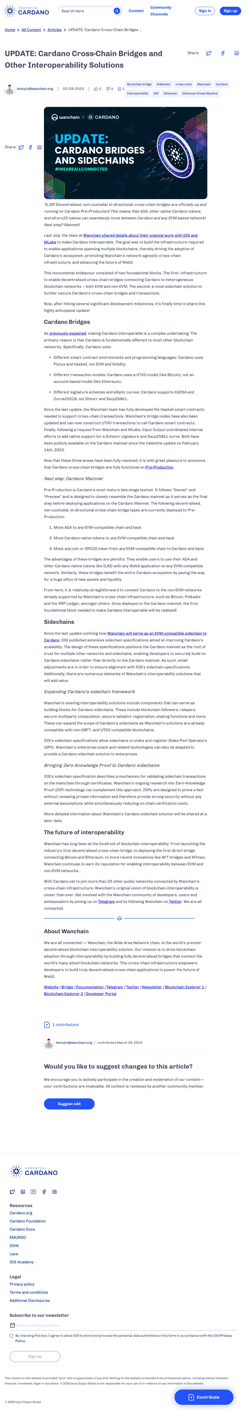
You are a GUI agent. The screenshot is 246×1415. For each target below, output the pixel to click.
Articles (55, 29)
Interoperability (137, 93)
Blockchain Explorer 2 (63, 993)
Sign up (230, 10)
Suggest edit (69, 1104)
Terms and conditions (29, 1292)
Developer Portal (101, 993)
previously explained (67, 333)
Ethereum (170, 93)
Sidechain (163, 84)
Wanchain (204, 84)
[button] (204, 1397)
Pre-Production (159, 467)
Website (51, 987)
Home (10, 29)
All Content (31, 29)
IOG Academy (22, 1262)
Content (136, 10)
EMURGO (18, 1237)
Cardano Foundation (28, 1221)
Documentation (90, 987)
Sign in (205, 10)
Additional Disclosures (30, 1300)
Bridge (67, 987)
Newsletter (152, 987)
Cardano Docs (22, 1229)
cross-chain (184, 84)
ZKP (156, 93)
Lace (14, 1254)
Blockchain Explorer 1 (184, 987)
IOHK (14, 1245)
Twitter (175, 901)
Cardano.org (21, 1213)
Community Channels (161, 10)
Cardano (222, 84)
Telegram (106, 901)
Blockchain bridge (139, 84)
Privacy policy (22, 1284)
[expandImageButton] (201, 192)
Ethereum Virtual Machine (200, 93)
